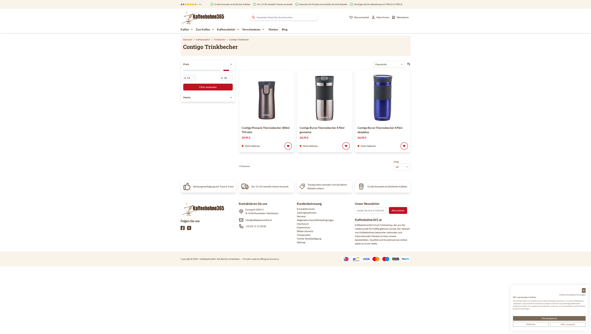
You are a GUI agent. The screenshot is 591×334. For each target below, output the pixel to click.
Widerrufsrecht (305, 231)
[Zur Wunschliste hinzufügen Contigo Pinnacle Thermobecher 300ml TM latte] (288, 146)
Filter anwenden (208, 87)
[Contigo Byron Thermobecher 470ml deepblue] (383, 98)
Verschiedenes (251, 29)
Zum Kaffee (203, 29)
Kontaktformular (306, 208)
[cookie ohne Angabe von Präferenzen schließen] (584, 290)
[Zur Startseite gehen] (203, 17)
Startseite (187, 39)
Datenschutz (303, 227)
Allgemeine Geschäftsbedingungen (315, 219)
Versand (301, 216)
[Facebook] (183, 228)
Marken (273, 29)
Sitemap (301, 242)
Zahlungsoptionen (306, 212)
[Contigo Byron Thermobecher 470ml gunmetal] (325, 98)
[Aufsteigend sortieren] (409, 64)
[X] (189, 228)
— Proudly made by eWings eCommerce (260, 259)
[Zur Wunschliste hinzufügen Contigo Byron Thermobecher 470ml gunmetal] (346, 146)
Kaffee (185, 29)
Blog (284, 29)
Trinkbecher (219, 39)
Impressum (303, 223)
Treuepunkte (303, 234)
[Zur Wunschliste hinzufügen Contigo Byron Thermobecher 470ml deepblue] (404, 146)
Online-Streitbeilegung (309, 238)
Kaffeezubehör (226, 29)
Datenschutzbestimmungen (572, 294)
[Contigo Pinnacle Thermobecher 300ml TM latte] (267, 98)
